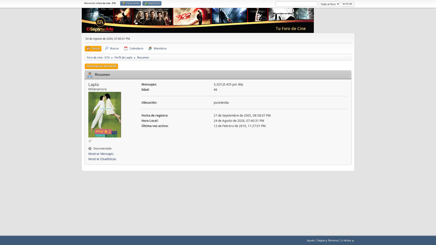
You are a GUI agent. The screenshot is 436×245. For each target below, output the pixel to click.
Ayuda (311, 240)
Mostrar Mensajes (101, 154)
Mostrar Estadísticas (102, 159)
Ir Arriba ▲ (348, 240)
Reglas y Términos (328, 240)
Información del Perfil (101, 66)
